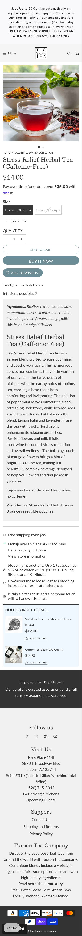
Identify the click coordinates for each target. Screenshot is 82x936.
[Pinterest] (46, 736)
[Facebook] (27, 736)
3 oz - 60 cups (48, 210)
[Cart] (77, 53)
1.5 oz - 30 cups (17, 210)
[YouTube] (55, 736)
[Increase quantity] (21, 239)
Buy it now (41, 261)
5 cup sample (15, 221)
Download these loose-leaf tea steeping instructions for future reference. (41, 583)
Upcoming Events (41, 800)
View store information (27, 556)
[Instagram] (36, 736)
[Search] (69, 53)
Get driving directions (41, 793)
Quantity (12, 230)
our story (55, 883)
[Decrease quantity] (7, 239)
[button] (39, 147)
